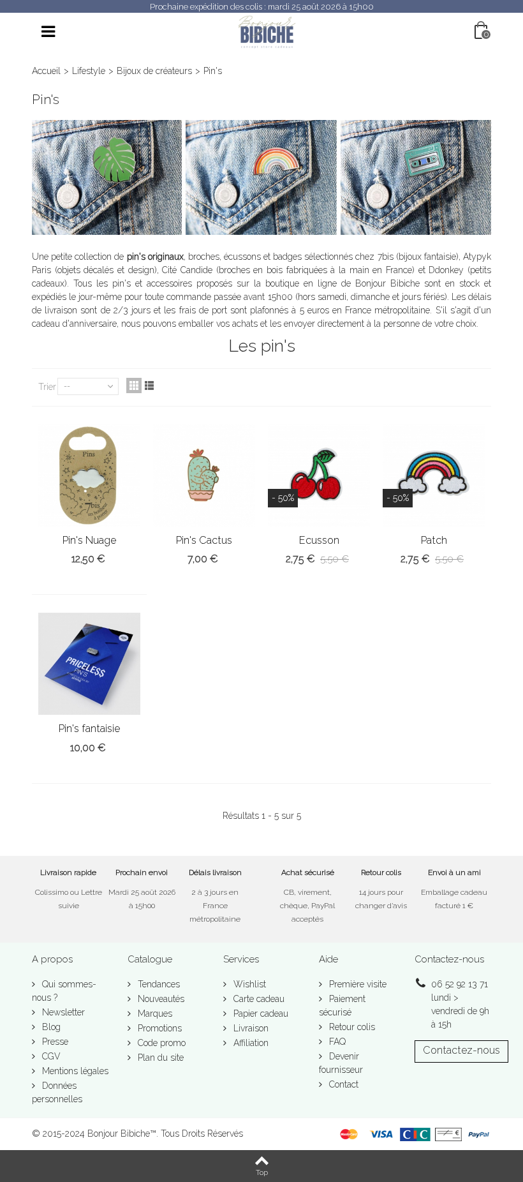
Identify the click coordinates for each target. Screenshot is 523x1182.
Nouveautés (159, 999)
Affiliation (250, 1043)
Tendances (157, 984)
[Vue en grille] (134, 385)
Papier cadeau (259, 1013)
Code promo (160, 1043)
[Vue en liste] (149, 385)
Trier (47, 387)
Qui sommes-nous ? (64, 991)
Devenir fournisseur (341, 1063)
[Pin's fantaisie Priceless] (89, 664)
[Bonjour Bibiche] (266, 31)
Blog (50, 1027)
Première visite (357, 984)
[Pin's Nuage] (89, 475)
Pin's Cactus (204, 540)
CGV (50, 1056)
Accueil (46, 71)
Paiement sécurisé (342, 1005)
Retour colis (351, 1027)
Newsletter (62, 1012)
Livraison (250, 1028)
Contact (342, 1084)
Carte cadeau (257, 999)
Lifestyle (88, 71)
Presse (54, 1041)
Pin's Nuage (89, 540)
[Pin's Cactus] (204, 475)
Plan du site (159, 1057)
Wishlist (248, 984)
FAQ (336, 1041)
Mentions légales (74, 1071)
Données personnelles (57, 1092)
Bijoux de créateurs (154, 71)
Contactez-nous (461, 1050)
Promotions (158, 1028)
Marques (153, 1013)
